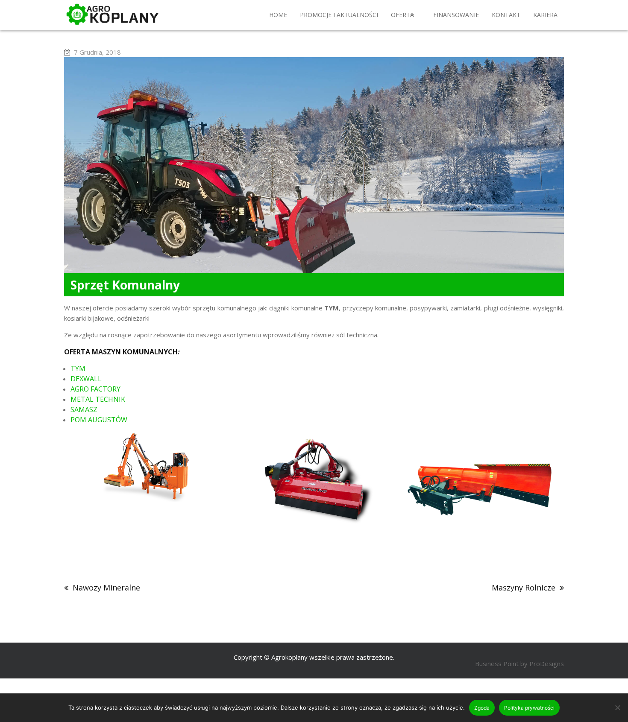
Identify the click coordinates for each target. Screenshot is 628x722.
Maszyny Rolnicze (523, 587)
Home (278, 15)
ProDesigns (546, 663)
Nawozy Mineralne (106, 587)
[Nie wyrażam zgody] (617, 707)
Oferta (402, 15)
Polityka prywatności (529, 707)
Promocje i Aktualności (339, 15)
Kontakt (506, 15)
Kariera (545, 15)
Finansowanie (456, 15)
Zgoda (482, 707)
